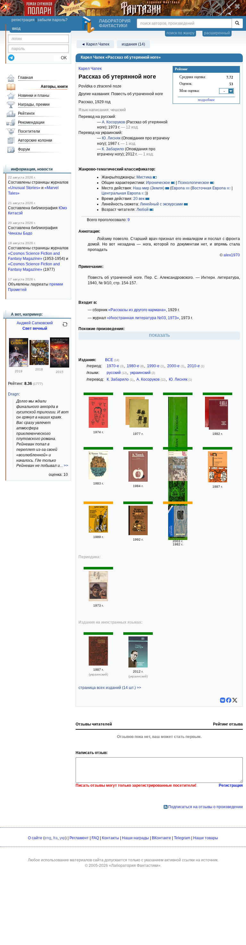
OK (61, 57)
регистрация (23, 20)
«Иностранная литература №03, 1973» (143, 318)
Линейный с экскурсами (161, 204)
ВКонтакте (161, 838)
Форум (24, 149)
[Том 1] (98, 426)
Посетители (29, 131)
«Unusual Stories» (24, 188)
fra (55, 838)
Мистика (144, 177)
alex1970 (232, 255)
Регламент (79, 838)
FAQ (95, 838)
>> (66, 465)
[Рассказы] (178, 479)
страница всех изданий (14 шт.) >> (109, 687)
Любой (142, 209)
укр (62, 838)
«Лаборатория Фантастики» (134, 865)
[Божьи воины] (39, 363)
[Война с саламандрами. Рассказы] (98, 478)
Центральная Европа (121, 193)
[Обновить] (65, 327)
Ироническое (158, 182)
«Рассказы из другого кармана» (137, 310)
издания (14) (133, 44)
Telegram (182, 838)
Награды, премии (34, 104)
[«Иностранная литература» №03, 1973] (98, 600)
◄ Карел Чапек (95, 44)
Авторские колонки (35, 140)
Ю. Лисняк (111, 138)
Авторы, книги (54, 86)
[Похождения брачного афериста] (138, 534)
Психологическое (193, 182)
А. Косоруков (113, 122)
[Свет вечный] (59, 366)
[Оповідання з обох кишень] (138, 666)
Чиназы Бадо (20, 233)
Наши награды (135, 838)
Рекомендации (31, 122)
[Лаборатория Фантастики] (89, 24)
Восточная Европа (209, 188)
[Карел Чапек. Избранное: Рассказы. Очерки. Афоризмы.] (218, 415)
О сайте (35, 838)
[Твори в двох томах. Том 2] (98, 664)
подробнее (206, 100)
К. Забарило (113, 149)
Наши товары (205, 838)
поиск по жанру (180, 33)
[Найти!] (237, 23)
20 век (138, 198)
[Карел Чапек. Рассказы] (138, 480)
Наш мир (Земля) (148, 188)
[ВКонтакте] (222, 700)
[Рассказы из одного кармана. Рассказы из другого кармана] (139, 414)
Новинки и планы (33, 95)
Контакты (110, 838)
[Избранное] (178, 535)
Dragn (13, 394)
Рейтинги (26, 113)
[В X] (234, 700)
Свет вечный (34, 328)
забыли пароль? (52, 20)
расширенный (217, 33)
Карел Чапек (90, 68)
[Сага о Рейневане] (18, 365)
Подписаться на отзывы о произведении (205, 807)
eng (48, 838)
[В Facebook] (228, 700)
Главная (25, 77)
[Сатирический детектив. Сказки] (217, 481)
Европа (178, 188)
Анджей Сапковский (35, 323)
